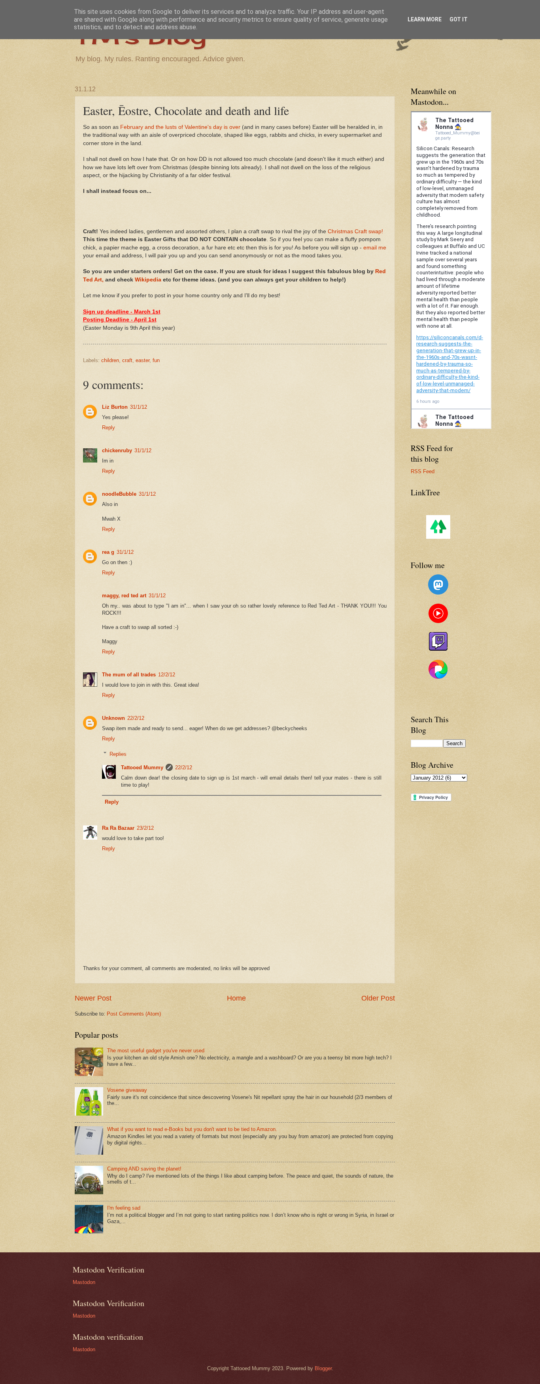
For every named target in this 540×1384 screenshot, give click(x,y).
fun (156, 360)
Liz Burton (115, 407)
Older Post (378, 998)
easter (142, 360)
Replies (118, 754)
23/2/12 (145, 828)
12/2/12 (166, 675)
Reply (108, 427)
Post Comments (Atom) (134, 1014)
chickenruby (117, 450)
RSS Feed (422, 471)
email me (374, 248)
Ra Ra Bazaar (118, 828)
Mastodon (84, 1282)
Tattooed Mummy (142, 767)
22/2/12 (135, 718)
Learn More (425, 19)
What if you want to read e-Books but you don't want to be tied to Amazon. (192, 1129)
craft (127, 360)
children (110, 360)
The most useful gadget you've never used (155, 1051)
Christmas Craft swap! (355, 231)
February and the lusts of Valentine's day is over (180, 127)
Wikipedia (148, 280)
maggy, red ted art (124, 596)
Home (236, 998)
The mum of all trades (129, 675)
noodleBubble (119, 494)
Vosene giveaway (127, 1090)
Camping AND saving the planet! (144, 1169)
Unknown (113, 718)
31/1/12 (138, 407)
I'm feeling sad (123, 1208)
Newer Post (93, 998)
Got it (458, 19)
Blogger (323, 1368)
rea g (108, 552)
